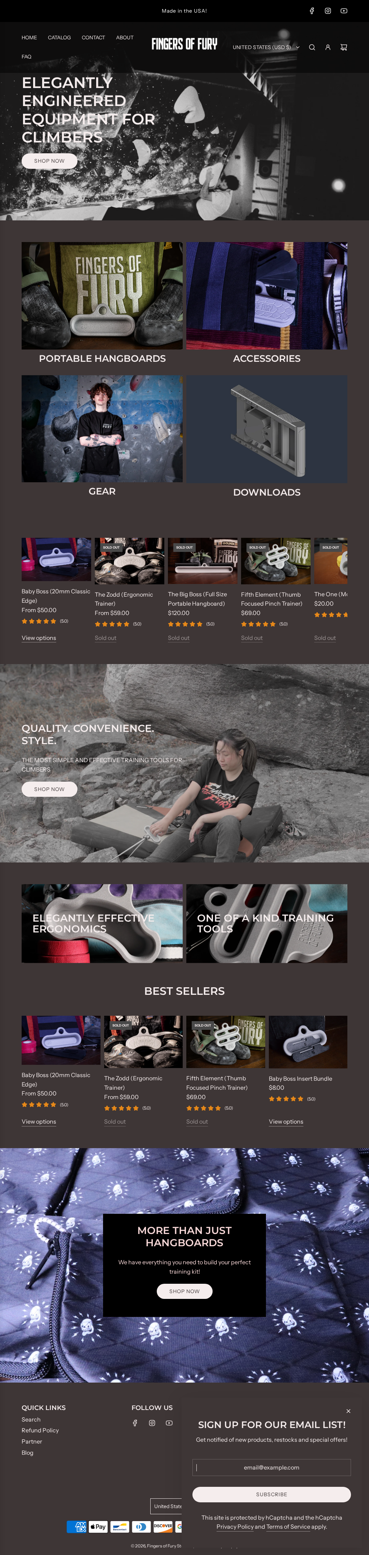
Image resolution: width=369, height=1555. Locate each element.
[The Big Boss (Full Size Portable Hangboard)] (202, 561)
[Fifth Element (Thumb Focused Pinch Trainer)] (276, 561)
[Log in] (328, 47)
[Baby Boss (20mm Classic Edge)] (56, 559)
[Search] (312, 47)
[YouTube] (344, 10)
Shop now (49, 161)
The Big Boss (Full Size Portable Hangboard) (197, 598)
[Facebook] (312, 10)
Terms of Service (288, 1526)
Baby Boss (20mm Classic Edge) (56, 596)
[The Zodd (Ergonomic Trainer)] (129, 561)
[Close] (348, 1411)
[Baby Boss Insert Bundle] (308, 1042)
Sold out (105, 637)
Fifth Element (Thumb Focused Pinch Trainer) (272, 599)
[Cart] (344, 47)
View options (39, 637)
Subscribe (272, 1494)
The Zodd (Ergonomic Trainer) (124, 599)
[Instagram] (328, 10)
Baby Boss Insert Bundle (300, 1078)
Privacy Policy (235, 1526)
